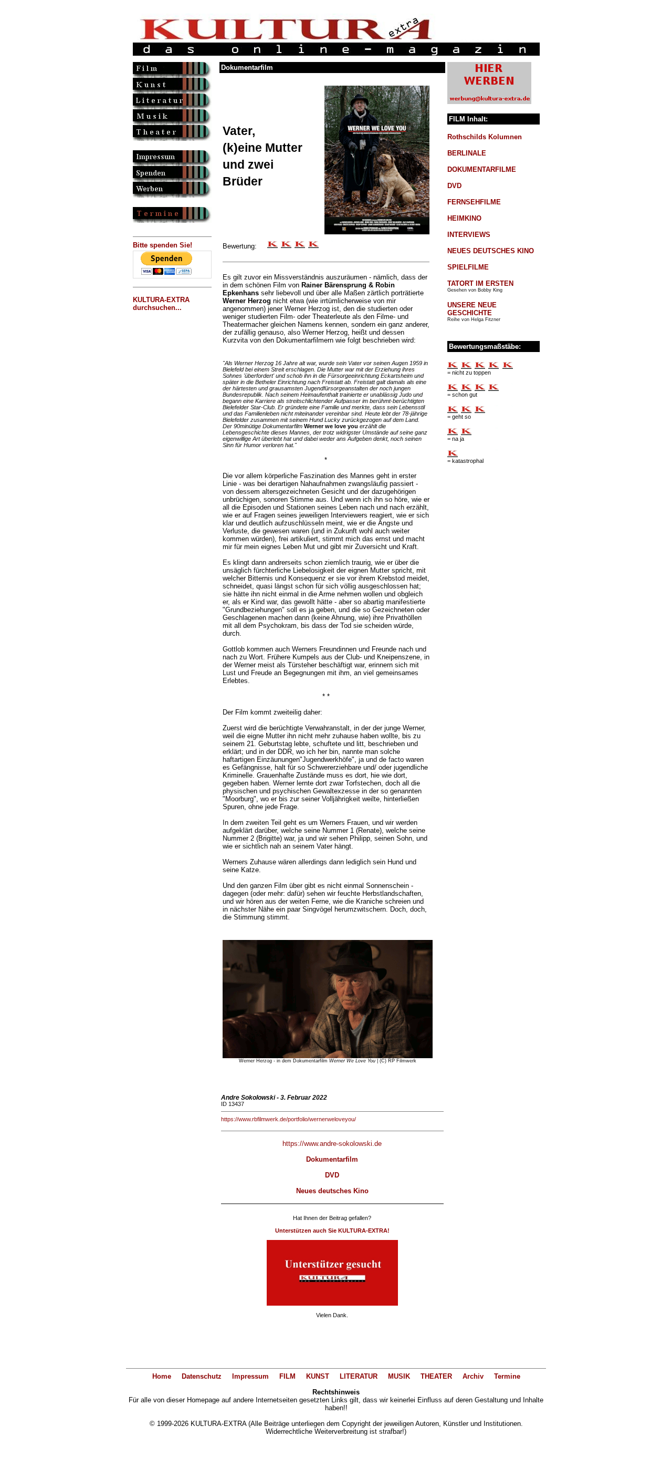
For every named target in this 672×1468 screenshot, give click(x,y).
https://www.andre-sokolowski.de (332, 1143)
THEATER (436, 1376)
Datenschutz (202, 1376)
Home (161, 1376)
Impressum (250, 1376)
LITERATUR (358, 1376)
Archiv (473, 1376)
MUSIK (399, 1376)
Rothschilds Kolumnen (484, 137)
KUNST (317, 1376)
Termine (507, 1376)
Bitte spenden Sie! (162, 245)
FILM (287, 1376)
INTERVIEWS (468, 235)
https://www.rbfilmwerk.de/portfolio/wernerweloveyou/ (288, 1119)
